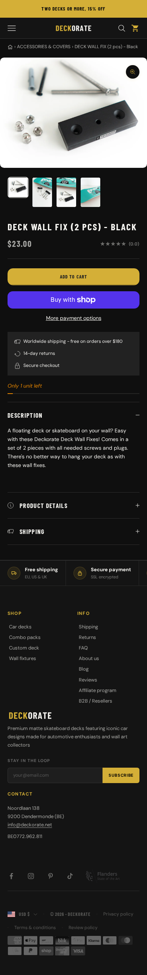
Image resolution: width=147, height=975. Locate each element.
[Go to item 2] (42, 192)
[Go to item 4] (90, 192)
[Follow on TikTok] (70, 876)
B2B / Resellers (95, 701)
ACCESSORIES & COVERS (43, 47)
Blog (84, 669)
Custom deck (24, 648)
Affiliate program (97, 690)
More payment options (73, 318)
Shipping (88, 627)
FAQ (83, 648)
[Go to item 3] (66, 192)
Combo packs (25, 637)
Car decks (20, 627)
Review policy (83, 928)
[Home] (10, 47)
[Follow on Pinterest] (50, 876)
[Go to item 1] (18, 187)
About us (89, 658)
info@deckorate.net (30, 824)
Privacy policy (118, 914)
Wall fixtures (22, 658)
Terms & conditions (35, 928)
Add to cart (73, 277)
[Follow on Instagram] (31, 876)
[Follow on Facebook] (11, 876)
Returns (87, 637)
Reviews (88, 680)
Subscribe (121, 775)
